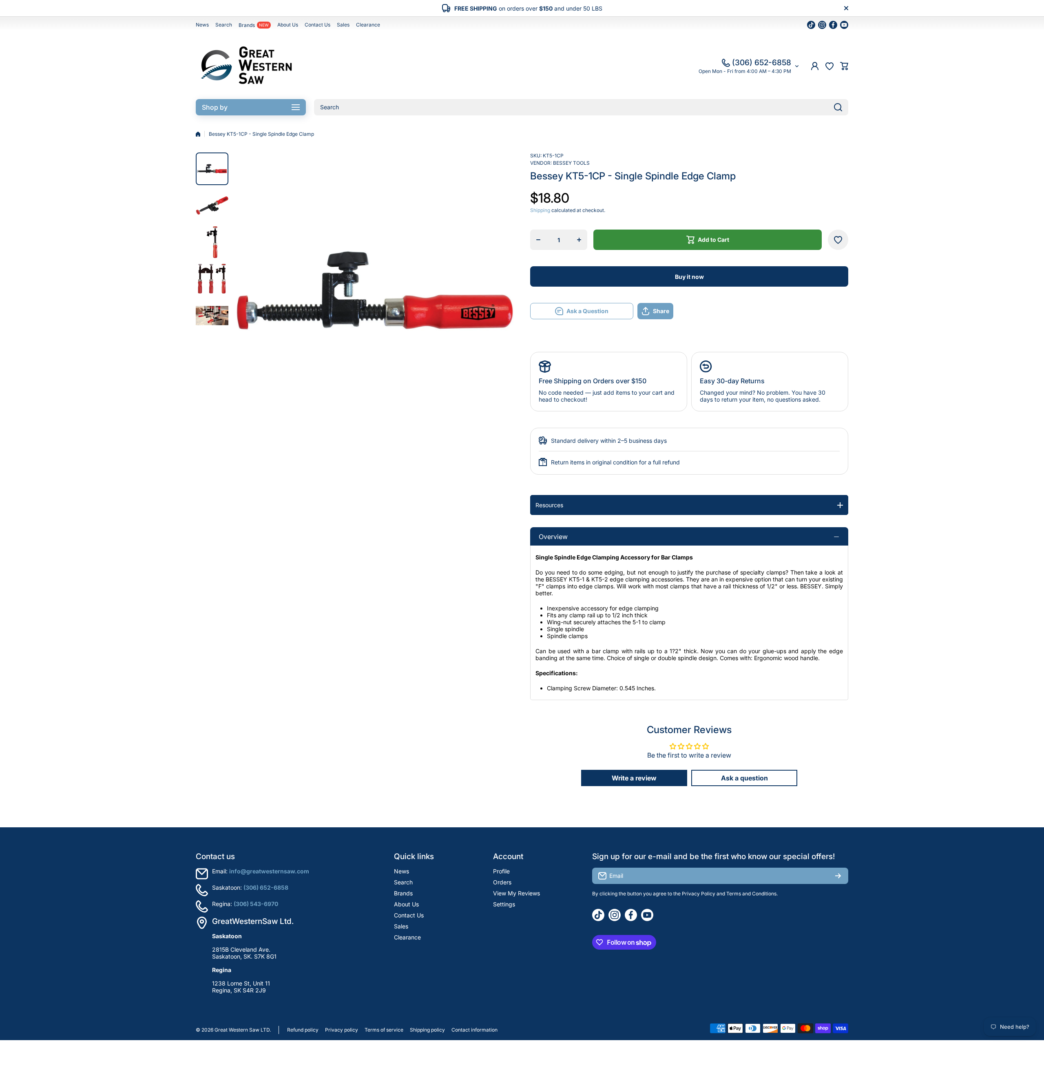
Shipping (540, 210)
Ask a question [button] (744, 778)
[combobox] (581, 107)
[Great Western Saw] (247, 66)
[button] (844, 66)
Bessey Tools (571, 163)
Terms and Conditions (751, 894)
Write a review (634, 778)
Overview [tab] (553, 537)
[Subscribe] (838, 876)
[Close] (846, 8)
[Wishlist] (829, 66)
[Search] (838, 107)
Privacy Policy (698, 894)
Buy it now (689, 276)
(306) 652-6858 (761, 62)
